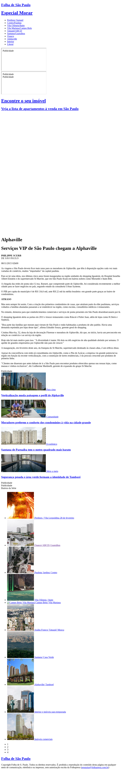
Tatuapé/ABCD (14, 31)
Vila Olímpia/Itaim (16, 25)
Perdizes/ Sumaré (15, 20)
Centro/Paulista (14, 23)
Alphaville (12, 39)
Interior (10, 41)
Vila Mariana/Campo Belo (19, 28)
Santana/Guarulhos (16, 33)
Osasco (10, 36)
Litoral (10, 44)
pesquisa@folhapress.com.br (95, 767)
